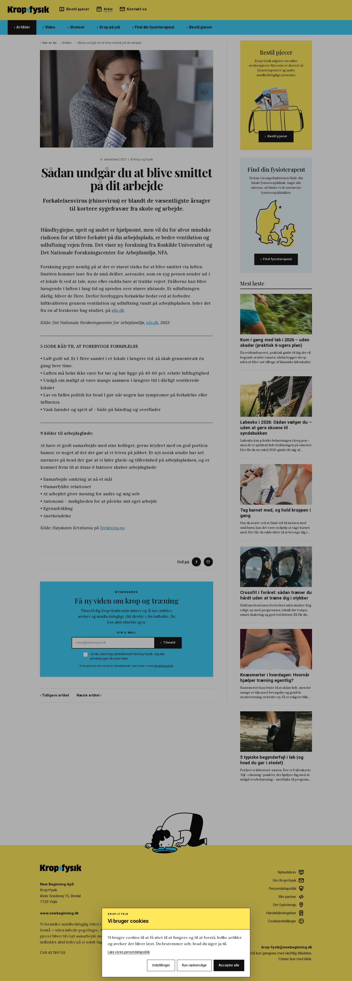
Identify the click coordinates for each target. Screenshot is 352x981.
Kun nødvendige (194, 965)
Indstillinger (161, 965)
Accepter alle (229, 965)
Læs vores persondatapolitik (129, 952)
